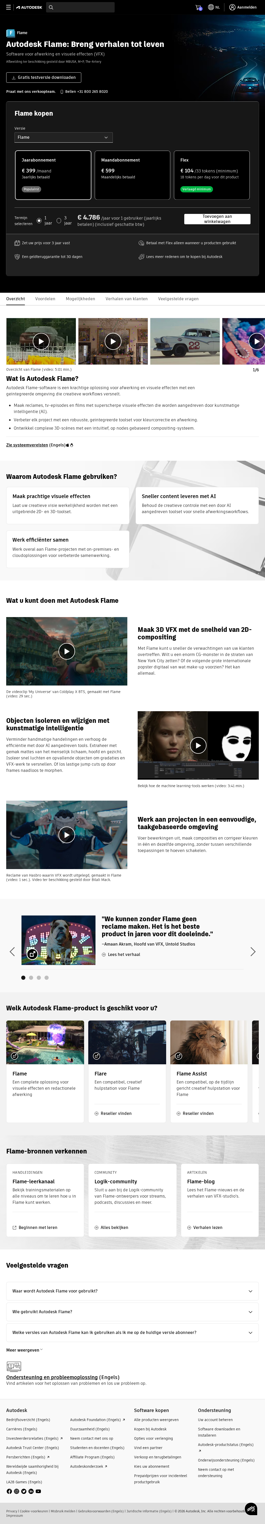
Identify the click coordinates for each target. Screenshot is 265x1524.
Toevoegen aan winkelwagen (217, 219)
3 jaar (68, 220)
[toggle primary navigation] (11, 7)
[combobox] (80, 7)
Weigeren (172, 1502)
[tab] (41, 341)
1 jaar (48, 220)
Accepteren (234, 1502)
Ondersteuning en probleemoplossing (52, 1377)
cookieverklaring (72, 1502)
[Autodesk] (29, 7)
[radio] (53, 175)
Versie (19, 128)
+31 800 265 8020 (92, 91)
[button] (63, 137)
